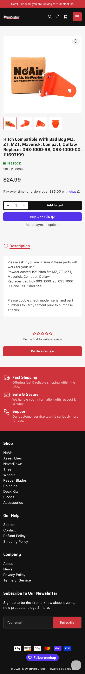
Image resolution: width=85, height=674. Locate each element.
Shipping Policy (15, 541)
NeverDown (12, 464)
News (7, 569)
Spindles (10, 486)
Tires (7, 469)
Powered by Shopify (61, 668)
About (8, 564)
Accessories (13, 502)
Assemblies (12, 458)
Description (19, 246)
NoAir (7, 453)
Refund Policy (14, 536)
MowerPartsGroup (34, 668)
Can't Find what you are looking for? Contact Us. (42, 4)
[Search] (49, 16)
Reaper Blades (15, 480)
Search (9, 525)
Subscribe (67, 622)
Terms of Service (17, 580)
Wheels (9, 475)
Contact (9, 530)
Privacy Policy (14, 575)
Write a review (42, 351)
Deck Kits (11, 491)
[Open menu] (77, 16)
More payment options (42, 225)
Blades (8, 497)
